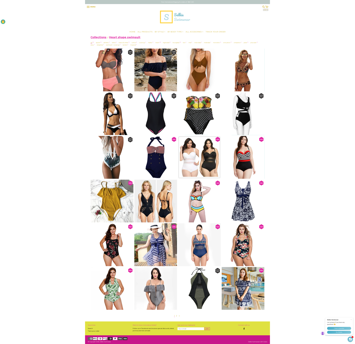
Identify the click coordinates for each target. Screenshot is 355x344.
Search (90, 328)
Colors (265, 342)
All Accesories (194, 32)
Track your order (216, 32)
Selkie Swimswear (254, 342)
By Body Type (175, 32)
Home (132, 32)
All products (145, 32)
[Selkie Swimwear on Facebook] (244, 330)
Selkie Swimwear (105, 342)
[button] (350, 339)
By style (159, 32)
